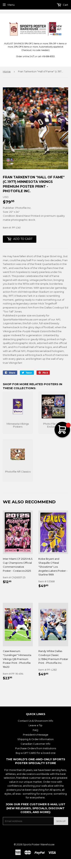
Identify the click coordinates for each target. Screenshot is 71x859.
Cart (65, 4)
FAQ (35, 730)
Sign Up (61, 821)
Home (7, 71)
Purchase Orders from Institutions (35, 748)
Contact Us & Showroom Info (35, 720)
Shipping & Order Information (35, 739)
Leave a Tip (35, 725)
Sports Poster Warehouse (39, 844)
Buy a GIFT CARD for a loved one (35, 752)
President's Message (35, 734)
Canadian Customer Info (35, 743)
